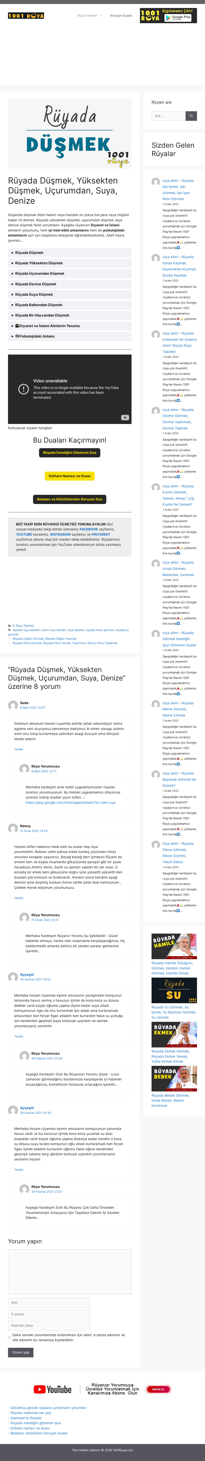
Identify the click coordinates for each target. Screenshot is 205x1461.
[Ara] (191, 116)
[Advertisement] (102, 57)
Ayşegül (27, 975)
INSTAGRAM (60, 534)
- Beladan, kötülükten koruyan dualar (38, 1433)
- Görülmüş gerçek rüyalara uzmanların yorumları (47, 1408)
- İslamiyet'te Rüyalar (25, 1418)
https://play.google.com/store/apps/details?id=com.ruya (71, 803)
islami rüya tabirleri (53, 630)
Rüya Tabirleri (87, 15)
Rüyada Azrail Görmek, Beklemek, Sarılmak (178, 568)
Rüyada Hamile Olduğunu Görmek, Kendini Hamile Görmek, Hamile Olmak (172, 968)
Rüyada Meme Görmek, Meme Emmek (178, 709)
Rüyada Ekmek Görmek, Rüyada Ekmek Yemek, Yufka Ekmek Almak (171, 1056)
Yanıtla (18, 749)
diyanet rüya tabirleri (26, 630)
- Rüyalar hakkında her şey (29, 1413)
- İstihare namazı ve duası (29, 1428)
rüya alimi (170, 181)
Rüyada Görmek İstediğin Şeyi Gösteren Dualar (180, 639)
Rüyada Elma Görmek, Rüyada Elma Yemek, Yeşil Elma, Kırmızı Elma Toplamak (65, 643)
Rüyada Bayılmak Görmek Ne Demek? (179, 779)
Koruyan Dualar (121, 15)
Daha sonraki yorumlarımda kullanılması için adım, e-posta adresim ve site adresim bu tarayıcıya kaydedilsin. (68, 1337)
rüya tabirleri (76, 630)
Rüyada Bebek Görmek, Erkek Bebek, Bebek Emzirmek (171, 1100)
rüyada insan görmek (100, 630)
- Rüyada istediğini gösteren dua (34, 1423)
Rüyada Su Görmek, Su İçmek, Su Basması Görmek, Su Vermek (174, 1012)
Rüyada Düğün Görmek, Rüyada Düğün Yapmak (44, 638)
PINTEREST (101, 534)
